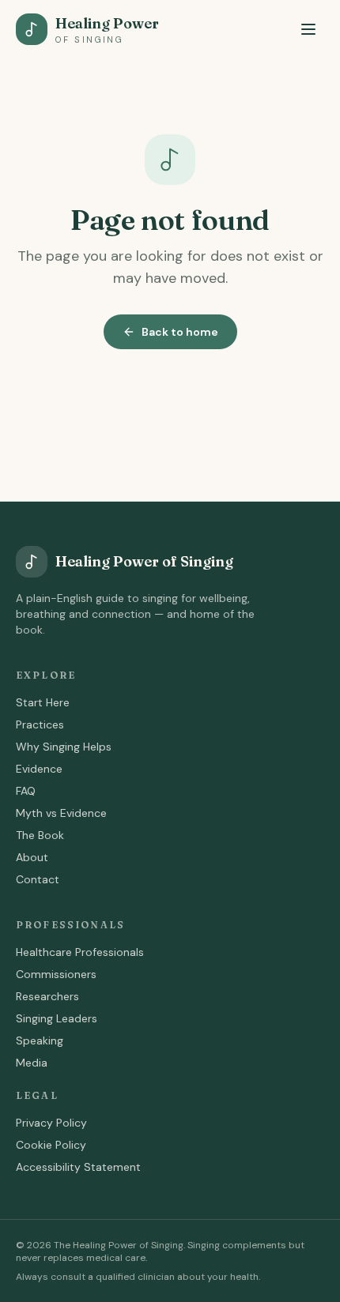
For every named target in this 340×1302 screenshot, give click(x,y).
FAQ (26, 791)
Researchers (47, 996)
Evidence (39, 769)
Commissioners (56, 974)
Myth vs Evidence (61, 813)
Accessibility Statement (78, 1167)
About (32, 857)
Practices (40, 724)
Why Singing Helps (63, 746)
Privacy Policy (51, 1123)
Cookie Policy (51, 1145)
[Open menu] (308, 29)
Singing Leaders (56, 1018)
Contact (37, 879)
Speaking (39, 1040)
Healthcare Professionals (80, 952)
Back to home (180, 332)
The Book (40, 835)
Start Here (43, 702)
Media (31, 1063)
